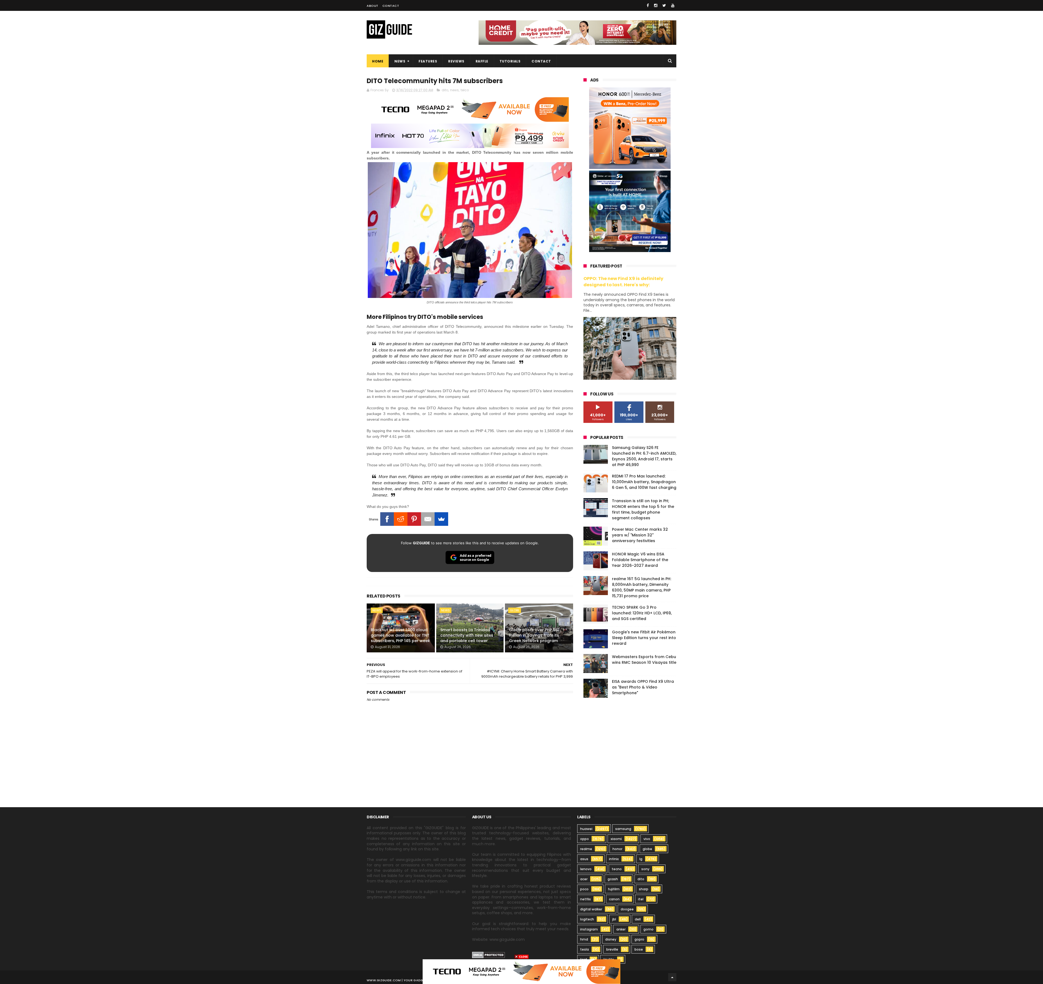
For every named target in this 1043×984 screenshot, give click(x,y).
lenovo (586, 869)
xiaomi (616, 839)
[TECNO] (521, 971)
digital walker (591, 909)
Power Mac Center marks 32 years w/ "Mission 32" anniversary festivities (640, 535)
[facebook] (648, 5)
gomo (648, 929)
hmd (584, 939)
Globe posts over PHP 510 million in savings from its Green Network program (534, 635)
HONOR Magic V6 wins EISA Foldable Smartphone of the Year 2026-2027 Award (640, 559)
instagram (589, 929)
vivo (646, 839)
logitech (587, 919)
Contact (390, 6)
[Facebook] (387, 519)
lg (640, 859)
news (454, 90)
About (372, 6)
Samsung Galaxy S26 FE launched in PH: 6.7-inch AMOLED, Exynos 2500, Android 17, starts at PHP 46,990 (644, 456)
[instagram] (655, 5)
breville (612, 949)
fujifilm (614, 889)
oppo (584, 839)
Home (377, 61)
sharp (643, 889)
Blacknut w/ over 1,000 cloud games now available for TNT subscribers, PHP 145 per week (400, 635)
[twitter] (664, 5)
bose (638, 949)
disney (610, 939)
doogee (627, 909)
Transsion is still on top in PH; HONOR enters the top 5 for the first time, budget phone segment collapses (643, 509)
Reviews (456, 61)
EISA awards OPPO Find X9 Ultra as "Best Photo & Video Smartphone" (643, 687)
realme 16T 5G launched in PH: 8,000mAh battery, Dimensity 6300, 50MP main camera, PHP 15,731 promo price (641, 587)
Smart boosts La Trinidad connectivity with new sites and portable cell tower (466, 635)
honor (617, 849)
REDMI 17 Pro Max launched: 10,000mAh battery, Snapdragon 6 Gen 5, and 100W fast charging (644, 481)
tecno (617, 869)
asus (584, 859)
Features (428, 61)
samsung (623, 828)
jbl (614, 919)
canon (614, 899)
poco (584, 889)
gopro (639, 939)
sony (645, 869)
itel (640, 899)
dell (638, 919)
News (399, 61)
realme (586, 849)
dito (445, 90)
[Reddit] (400, 519)
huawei (586, 828)
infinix (614, 859)
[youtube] (672, 5)
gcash (613, 879)
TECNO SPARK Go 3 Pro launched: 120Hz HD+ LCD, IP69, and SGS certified (642, 613)
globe (514, 610)
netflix (585, 899)
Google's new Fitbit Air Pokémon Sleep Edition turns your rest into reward (644, 637)
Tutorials (510, 61)
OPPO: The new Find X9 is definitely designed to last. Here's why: (623, 281)
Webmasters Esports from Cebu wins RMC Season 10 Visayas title (644, 659)
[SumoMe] (441, 519)
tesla (584, 949)
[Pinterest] (414, 519)
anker (621, 929)
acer (584, 879)
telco (465, 90)
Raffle (482, 61)
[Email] (428, 519)
